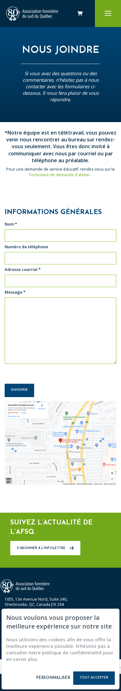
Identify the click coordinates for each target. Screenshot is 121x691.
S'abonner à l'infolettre (41, 548)
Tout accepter (94, 678)
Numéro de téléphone (26, 246)
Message (15, 292)
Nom (11, 224)
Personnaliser (53, 678)
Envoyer (19, 390)
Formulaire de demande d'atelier (59, 174)
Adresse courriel (23, 269)
